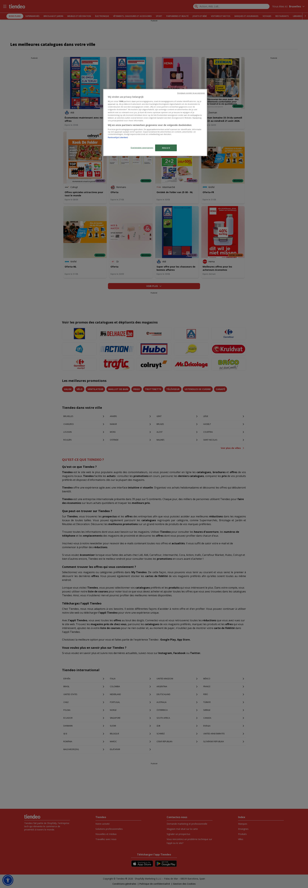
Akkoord (166, 148)
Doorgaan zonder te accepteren (191, 93)
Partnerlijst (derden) (118, 137)
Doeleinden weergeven (142, 147)
